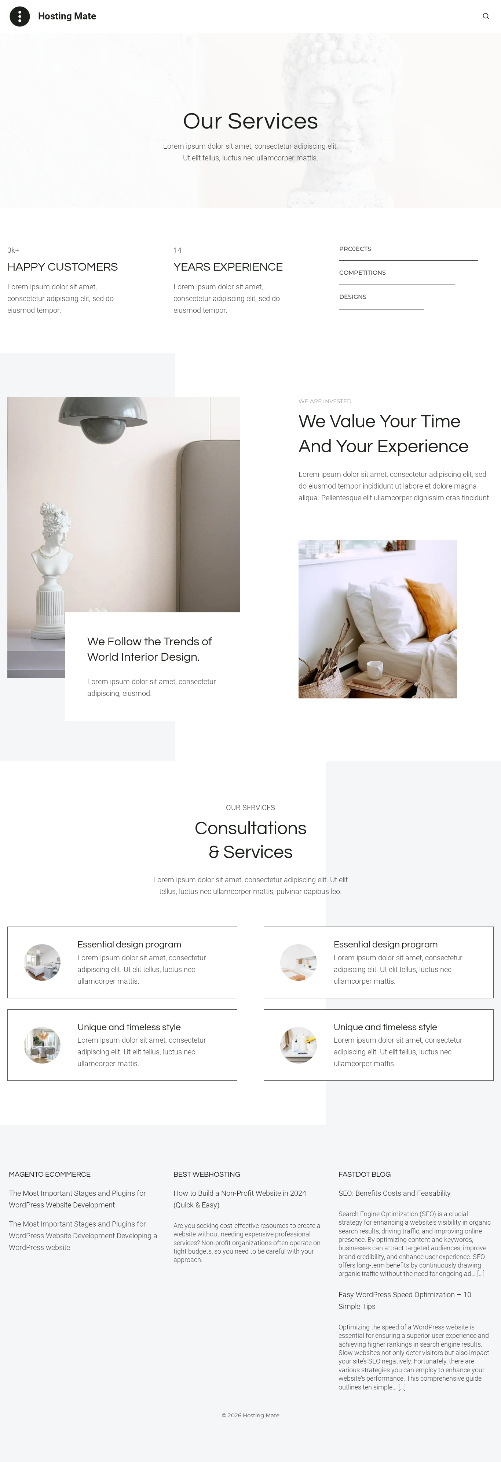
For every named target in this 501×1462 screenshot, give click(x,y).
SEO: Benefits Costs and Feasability (395, 1193)
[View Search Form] (486, 16)
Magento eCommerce (50, 1174)
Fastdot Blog (365, 1174)
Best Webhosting (206, 1174)
